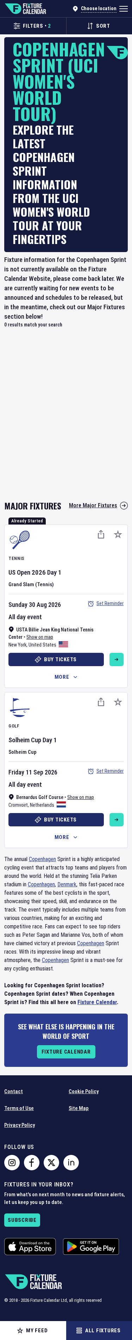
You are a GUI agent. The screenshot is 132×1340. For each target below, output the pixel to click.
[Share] (101, 534)
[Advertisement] (66, 418)
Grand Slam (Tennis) (31, 584)
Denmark (66, 884)
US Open (19, 572)
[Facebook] (31, 1162)
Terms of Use (19, 1108)
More (62, 677)
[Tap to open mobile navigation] (123, 9)
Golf (13, 726)
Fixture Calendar (97, 1002)
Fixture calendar (66, 1052)
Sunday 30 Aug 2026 (34, 604)
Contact (13, 1091)
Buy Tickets (60, 659)
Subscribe (22, 1220)
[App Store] (30, 1246)
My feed (37, 1330)
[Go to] (116, 659)
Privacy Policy (19, 1125)
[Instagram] (12, 1162)
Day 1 (54, 572)
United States (42, 645)
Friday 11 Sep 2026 (32, 772)
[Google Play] (91, 1246)
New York (17, 645)
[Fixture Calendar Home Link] (25, 8)
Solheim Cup (24, 740)
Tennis (16, 558)
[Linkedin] (71, 1162)
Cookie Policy (84, 1091)
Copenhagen (42, 859)
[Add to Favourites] (118, 534)
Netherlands (42, 805)
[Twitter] (51, 1162)
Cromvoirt (18, 805)
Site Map (79, 1108)
